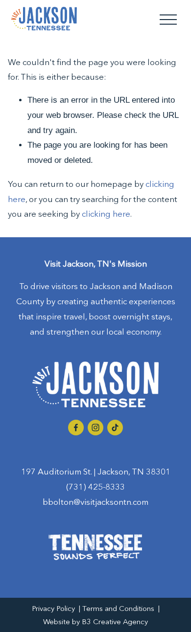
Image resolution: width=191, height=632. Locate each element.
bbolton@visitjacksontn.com (95, 502)
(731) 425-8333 (95, 486)
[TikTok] (115, 427)
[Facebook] (76, 427)
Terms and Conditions (118, 608)
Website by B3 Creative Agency (95, 621)
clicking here (106, 213)
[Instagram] (95, 427)
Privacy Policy (53, 608)
